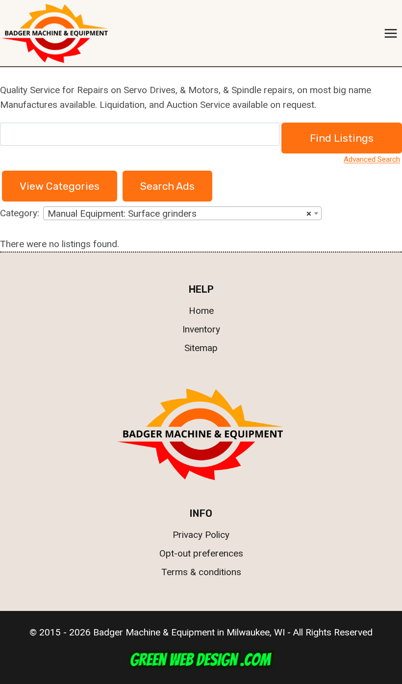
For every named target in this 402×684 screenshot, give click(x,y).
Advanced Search (372, 159)
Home (201, 310)
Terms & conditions (201, 572)
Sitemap (201, 348)
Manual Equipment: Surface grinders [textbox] (179, 213)
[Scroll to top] (376, 631)
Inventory (201, 329)
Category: (19, 213)
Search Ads (167, 186)
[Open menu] (390, 33)
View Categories (60, 186)
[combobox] (182, 213)
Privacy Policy (201, 534)
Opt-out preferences (201, 553)
